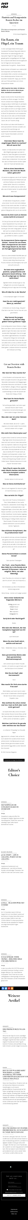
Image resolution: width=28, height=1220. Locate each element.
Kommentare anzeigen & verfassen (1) (14, 760)
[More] (12, 988)
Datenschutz (14, 1211)
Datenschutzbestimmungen (11, 1192)
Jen (15, 25)
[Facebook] (3, 988)
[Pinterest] (9, 988)
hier (11, 746)
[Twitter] (6, 988)
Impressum (14, 1209)
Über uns (14, 1214)
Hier (2, 736)
